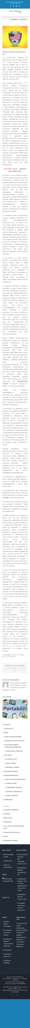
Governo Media (11, 763)
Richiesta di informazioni (12, 832)
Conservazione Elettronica (14, 751)
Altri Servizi (8, 755)
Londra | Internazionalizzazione (14, 779)
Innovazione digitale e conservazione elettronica (8, 942)
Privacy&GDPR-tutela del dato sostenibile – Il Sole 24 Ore (22, 859)
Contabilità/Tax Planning (14, 787)
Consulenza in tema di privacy (14, 741)
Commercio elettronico (11, 810)
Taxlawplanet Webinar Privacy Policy (22, 897)
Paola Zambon (7, 654)
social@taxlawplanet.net (15, 3)
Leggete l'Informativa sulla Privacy (10, 990)
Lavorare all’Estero (12, 795)
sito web (5, 498)
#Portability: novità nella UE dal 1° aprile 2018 (21, 906)
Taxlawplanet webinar (11, 840)
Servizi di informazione (8, 866)
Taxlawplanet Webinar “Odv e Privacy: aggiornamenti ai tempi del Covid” (22, 884)
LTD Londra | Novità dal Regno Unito (14, 827)
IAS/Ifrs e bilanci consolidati (7, 924)
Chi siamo (7, 724)
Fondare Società (11, 783)
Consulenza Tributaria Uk (14, 791)
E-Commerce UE (11, 759)
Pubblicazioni (8, 799)
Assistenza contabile (12, 767)
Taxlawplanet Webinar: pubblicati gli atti (21, 871)
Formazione (7, 822)
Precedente (14, 19)
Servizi (6, 732)
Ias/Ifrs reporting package (12, 736)
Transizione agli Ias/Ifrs (21, 925)
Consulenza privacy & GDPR (21, 929)
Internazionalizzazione (11, 775)
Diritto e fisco (8, 818)
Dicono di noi (8, 728)
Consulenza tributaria (11, 771)
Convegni (7, 814)
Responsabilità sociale (8, 856)
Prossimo (23, 19)
